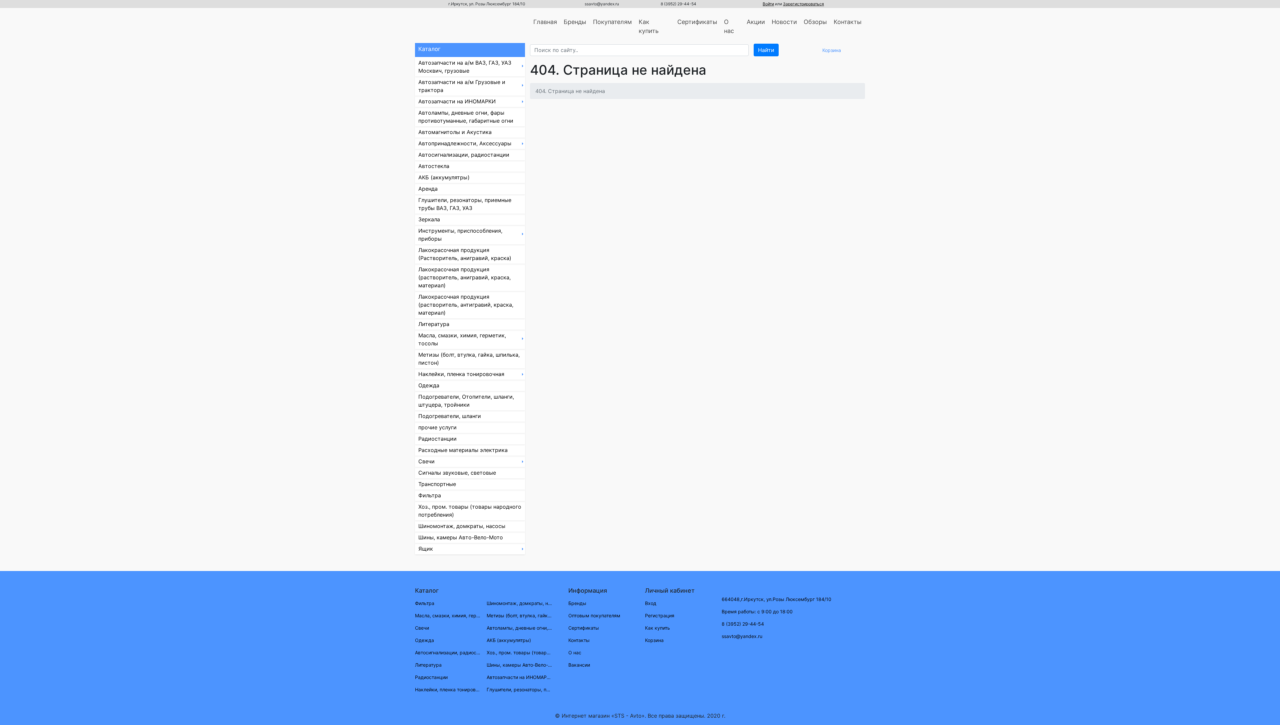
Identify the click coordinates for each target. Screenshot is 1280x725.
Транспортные (437, 484)
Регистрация (659, 615)
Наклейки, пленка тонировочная (461, 374)
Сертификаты (697, 21)
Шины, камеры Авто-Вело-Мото (460, 537)
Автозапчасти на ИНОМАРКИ (457, 101)
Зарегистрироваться (803, 3)
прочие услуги (437, 427)
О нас (729, 26)
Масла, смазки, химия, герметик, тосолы (462, 339)
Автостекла (433, 166)
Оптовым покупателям (594, 615)
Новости (784, 21)
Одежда (428, 385)
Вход (650, 603)
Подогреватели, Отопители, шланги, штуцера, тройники (466, 400)
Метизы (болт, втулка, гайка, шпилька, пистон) (469, 358)
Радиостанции (437, 438)
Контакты (848, 21)
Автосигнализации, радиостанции (463, 154)
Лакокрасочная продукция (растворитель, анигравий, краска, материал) (464, 277)
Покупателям (612, 21)
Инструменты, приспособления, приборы (460, 234)
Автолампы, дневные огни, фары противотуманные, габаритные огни (465, 116)
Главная (545, 21)
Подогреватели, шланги (449, 416)
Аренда (428, 188)
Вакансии (579, 665)
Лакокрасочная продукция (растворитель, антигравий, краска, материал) (465, 304)
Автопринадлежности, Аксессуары (464, 143)
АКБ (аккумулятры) (444, 177)
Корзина (654, 640)
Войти (768, 3)
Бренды (575, 21)
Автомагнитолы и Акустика (455, 132)
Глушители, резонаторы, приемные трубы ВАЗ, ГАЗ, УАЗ (464, 204)
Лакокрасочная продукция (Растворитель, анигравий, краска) (464, 254)
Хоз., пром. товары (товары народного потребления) (469, 510)
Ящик (425, 548)
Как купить (649, 26)
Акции (756, 21)
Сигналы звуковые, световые (457, 472)
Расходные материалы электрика (463, 450)
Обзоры (815, 21)
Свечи (426, 461)
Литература (433, 324)
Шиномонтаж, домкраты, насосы (461, 526)
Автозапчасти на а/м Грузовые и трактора (461, 86)
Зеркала (429, 219)
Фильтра (429, 495)
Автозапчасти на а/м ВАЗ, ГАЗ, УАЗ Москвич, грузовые (464, 66)
